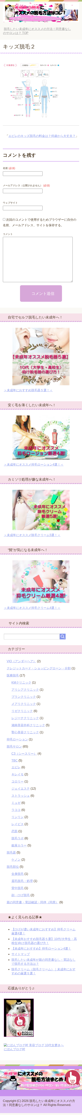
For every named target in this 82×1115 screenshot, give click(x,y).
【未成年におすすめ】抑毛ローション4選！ (41, 948)
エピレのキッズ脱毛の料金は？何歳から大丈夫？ (42, 136)
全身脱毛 (17, 873)
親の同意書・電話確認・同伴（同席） (33, 902)
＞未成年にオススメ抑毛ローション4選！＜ (34, 464)
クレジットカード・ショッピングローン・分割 (39, 668)
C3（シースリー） (24, 753)
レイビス (17, 824)
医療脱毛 (13, 675)
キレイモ (17, 774)
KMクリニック (21, 682)
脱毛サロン (14, 746)
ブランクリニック (23, 696)
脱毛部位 (13, 866)
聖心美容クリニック (25, 732)
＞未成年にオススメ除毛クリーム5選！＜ (32, 535)
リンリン (17, 817)
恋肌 (14, 831)
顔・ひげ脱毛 (20, 895)
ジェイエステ (20, 788)
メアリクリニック (23, 703)
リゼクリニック (22, 711)
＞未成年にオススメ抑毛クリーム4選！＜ (32, 607)
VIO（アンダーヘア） (21, 661)
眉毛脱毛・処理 (22, 881)
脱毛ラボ (17, 838)
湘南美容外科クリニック (28, 725)
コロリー (17, 781)
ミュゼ (16, 802)
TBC (14, 760)
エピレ (16, 767)
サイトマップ (20, 954)
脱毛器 (11, 852)
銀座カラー (19, 845)
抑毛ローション (17, 739)
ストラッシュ (20, 795)
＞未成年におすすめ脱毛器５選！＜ (28, 390)
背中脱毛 (17, 888)
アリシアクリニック (25, 689)
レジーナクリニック (25, 718)
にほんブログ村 (14, 1049)
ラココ (16, 810)
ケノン (16, 859)
